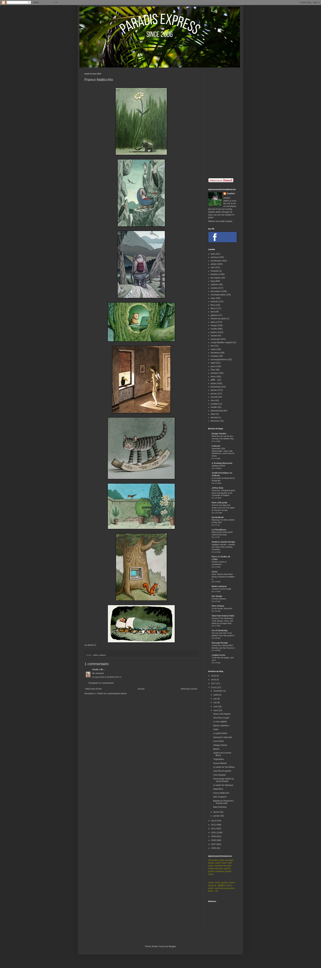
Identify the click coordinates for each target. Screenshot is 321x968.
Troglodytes (218, 759)
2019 (213, 676)
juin (215, 699)
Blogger (172, 946)
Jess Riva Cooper (221, 718)
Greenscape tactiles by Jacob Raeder (223, 780)
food (213, 312)
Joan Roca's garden (222, 771)
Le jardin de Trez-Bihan (224, 767)
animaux (215, 257)
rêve (213, 400)
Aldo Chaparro (220, 797)
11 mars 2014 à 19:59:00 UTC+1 (107, 677)
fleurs (213, 308)
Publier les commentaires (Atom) (112, 693)
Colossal (216, 446)
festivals (214, 301)
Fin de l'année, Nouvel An (222, 608)
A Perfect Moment (219, 599)
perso (213, 376)
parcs (213, 366)
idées (213, 322)
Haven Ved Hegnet (221, 714)
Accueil (141, 689)
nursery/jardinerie (219, 359)
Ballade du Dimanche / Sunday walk (223, 802)
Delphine (231, 193)
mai (215, 702)
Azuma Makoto (220, 763)
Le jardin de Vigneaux (223, 785)
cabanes (215, 284)
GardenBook (218, 517)
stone (213, 414)
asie (213, 267)
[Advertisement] (222, 123)
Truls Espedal (219, 775)
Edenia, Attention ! (221, 725)
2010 (213, 832)
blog (213, 281)
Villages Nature (220, 745)
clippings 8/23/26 (218, 466)
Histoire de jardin (218, 318)
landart (214, 335)
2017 (213, 683)
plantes (214, 390)
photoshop (215, 387)
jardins (214, 332)
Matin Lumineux (219, 586)
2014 (213, 687)
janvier (216, 816)
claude (95, 669)
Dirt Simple (217, 596)
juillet (216, 695)
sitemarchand (217, 411)
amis (213, 254)
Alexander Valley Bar (222, 737)
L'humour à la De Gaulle (221, 589)
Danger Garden (219, 433)
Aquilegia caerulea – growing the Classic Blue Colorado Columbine (223, 546)
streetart (214, 417)
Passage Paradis (220, 643)
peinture (102, 655)
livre (213, 346)
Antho (216, 729)
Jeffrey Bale (217, 488)
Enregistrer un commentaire (101, 683)
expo (213, 298)
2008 (213, 840)
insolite (214, 329)
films (213, 305)
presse (214, 393)
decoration (215, 291)
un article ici (90, 645)
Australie (215, 271)
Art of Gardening (219, 630)
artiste (95, 655)
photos (214, 383)
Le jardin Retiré (220, 733)
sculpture (215, 404)
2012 (213, 825)
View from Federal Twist (223, 616)
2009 (213, 836)
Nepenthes (218, 789)
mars (216, 710)
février (216, 812)
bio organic (216, 278)
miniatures (215, 353)
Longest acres (218, 655)
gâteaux (214, 315)
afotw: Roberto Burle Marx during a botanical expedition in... (223, 576)
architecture (216, 261)
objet (213, 363)
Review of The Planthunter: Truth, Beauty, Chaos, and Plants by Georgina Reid (223, 620)
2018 (213, 679)
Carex (215, 572)
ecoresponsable (218, 295)
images (214, 325)
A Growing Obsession (222, 463)
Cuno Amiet (218, 741)
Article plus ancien (189, 689)
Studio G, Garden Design (223, 542)
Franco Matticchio (221, 793)
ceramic (214, 288)
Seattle (214, 407)
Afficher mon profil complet (220, 221)
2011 (213, 828)
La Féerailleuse (219, 530)
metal (213, 349)
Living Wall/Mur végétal (221, 342)
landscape (215, 339)
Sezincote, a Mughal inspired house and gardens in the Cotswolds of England (223, 492)
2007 (213, 844)
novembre (218, 691)
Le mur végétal (220, 721)
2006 (213, 848)
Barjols (216, 749)
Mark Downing (219, 807)
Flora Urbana (218, 606)
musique (215, 356)
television (215, 421)
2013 (213, 821)
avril (215, 706)
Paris (213, 370)
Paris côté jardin (219, 502)
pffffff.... (214, 380)
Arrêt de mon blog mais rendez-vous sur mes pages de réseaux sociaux (223, 507)
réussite (214, 397)
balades (214, 274)
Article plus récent (93, 689)
